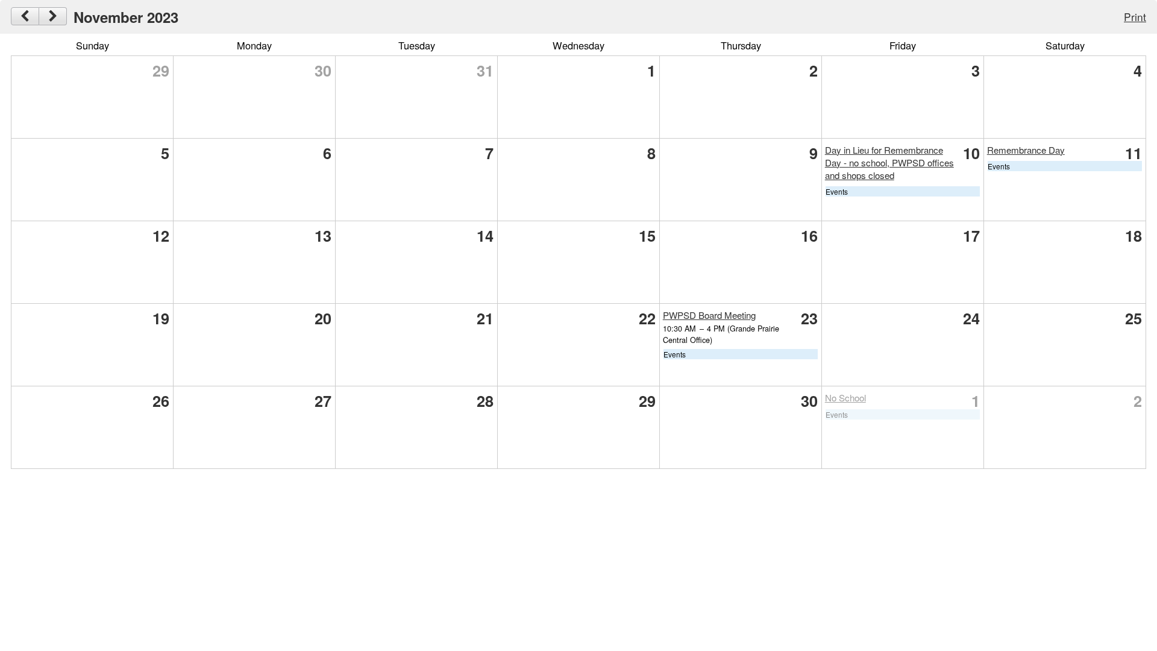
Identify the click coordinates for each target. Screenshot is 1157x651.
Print (1135, 16)
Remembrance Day (1026, 149)
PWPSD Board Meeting (709, 315)
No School (845, 397)
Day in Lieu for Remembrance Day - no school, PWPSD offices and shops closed (889, 162)
